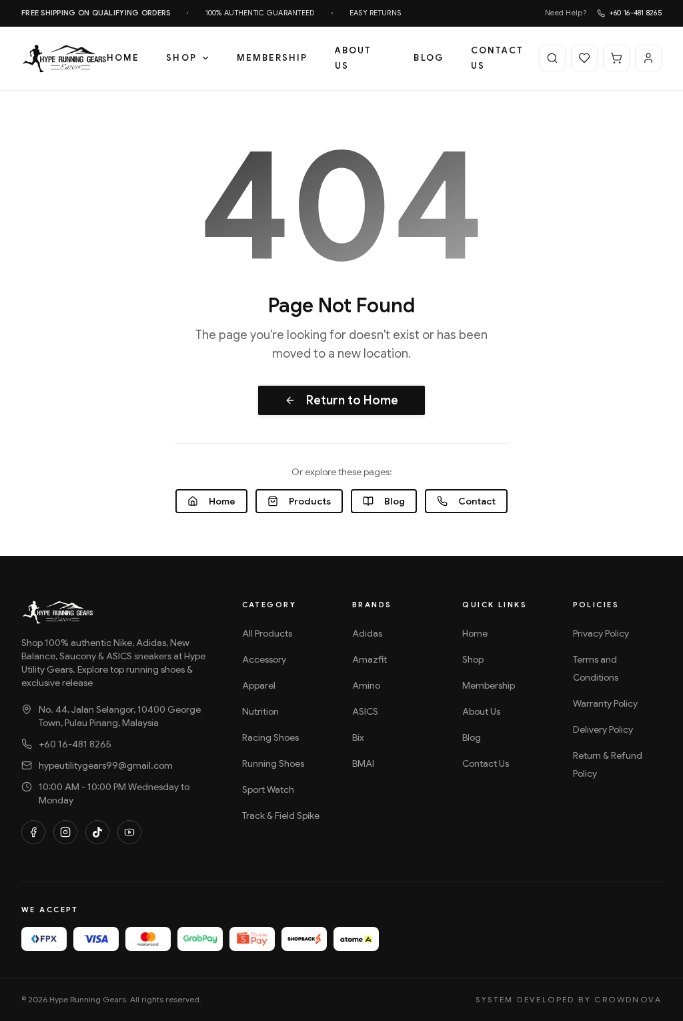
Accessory (264, 659)
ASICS (365, 711)
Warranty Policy (605, 703)
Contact (477, 501)
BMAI (363, 763)
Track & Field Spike (280, 815)
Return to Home (352, 400)
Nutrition (260, 711)
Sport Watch (268, 789)
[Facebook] (33, 832)
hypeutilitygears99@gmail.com (106, 765)
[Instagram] (65, 832)
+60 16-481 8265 (635, 12)
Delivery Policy (603, 729)
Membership (272, 57)
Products (310, 501)
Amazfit (369, 659)
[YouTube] (129, 832)
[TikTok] (97, 832)
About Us (353, 58)
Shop (181, 57)
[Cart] (616, 58)
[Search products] (552, 58)
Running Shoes (273, 763)
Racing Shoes (270, 737)
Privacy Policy (601, 633)
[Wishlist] (584, 58)
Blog (429, 57)
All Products (267, 633)
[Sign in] (648, 58)
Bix (358, 737)
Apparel (258, 685)
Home (123, 57)
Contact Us (497, 58)
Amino (366, 685)
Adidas (367, 633)
